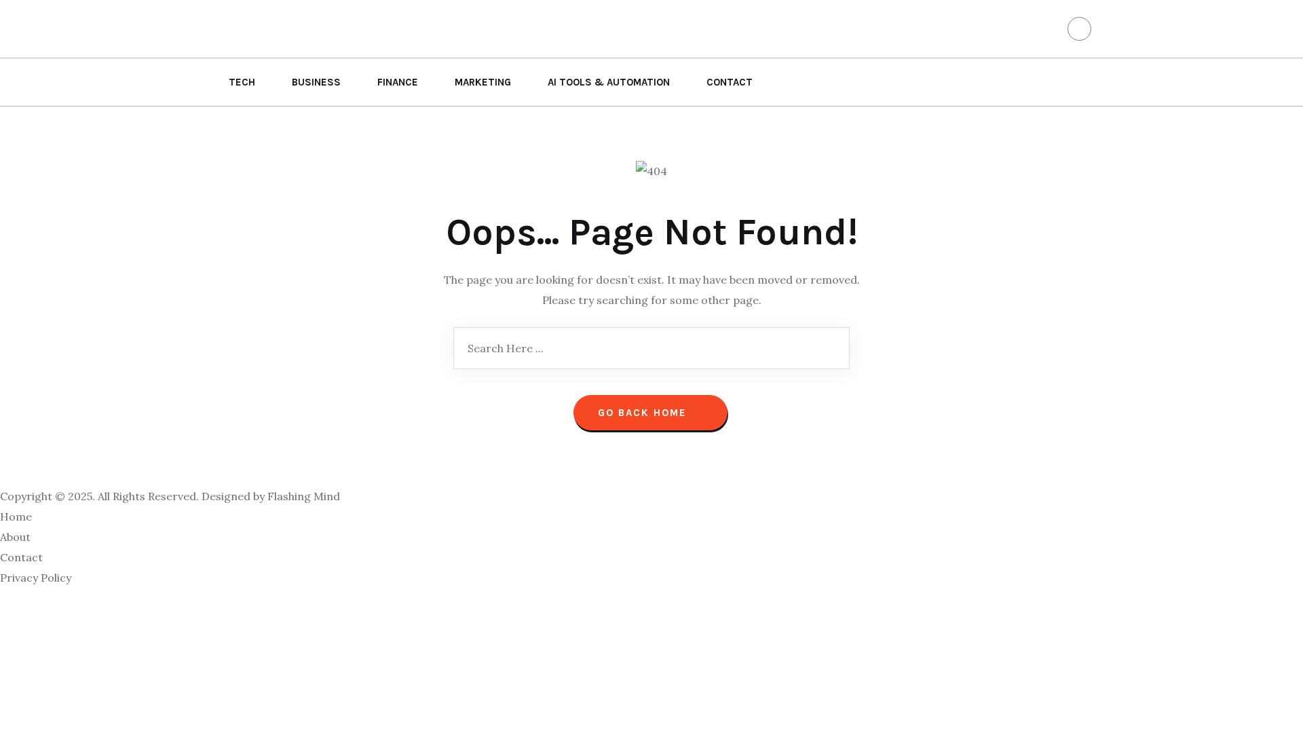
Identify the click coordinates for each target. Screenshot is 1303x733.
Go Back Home (644, 413)
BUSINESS (316, 82)
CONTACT (729, 82)
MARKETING (483, 82)
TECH (242, 82)
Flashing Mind (303, 496)
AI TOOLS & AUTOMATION (609, 82)
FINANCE (397, 82)
